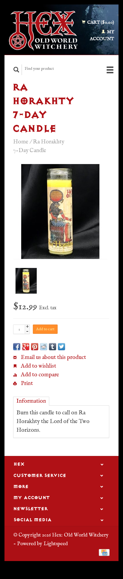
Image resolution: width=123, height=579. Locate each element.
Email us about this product (53, 357)
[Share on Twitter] (61, 346)
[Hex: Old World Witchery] (43, 30)
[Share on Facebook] (16, 346)
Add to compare (39, 374)
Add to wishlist (38, 366)
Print (26, 383)
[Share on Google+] (25, 346)
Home (20, 141)
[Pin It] (34, 346)
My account (102, 35)
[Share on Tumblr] (52, 346)
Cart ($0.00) (100, 22)
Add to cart (45, 329)
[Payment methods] (104, 552)
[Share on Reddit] (43, 346)
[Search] (16, 69)
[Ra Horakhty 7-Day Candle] (60, 211)
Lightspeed (56, 543)
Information (31, 401)
